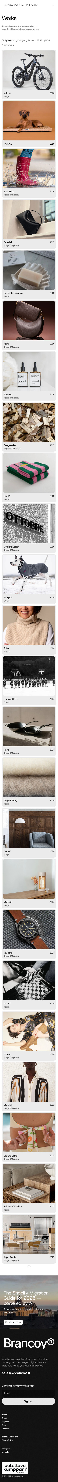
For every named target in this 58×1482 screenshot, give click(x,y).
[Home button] (11, 5)
